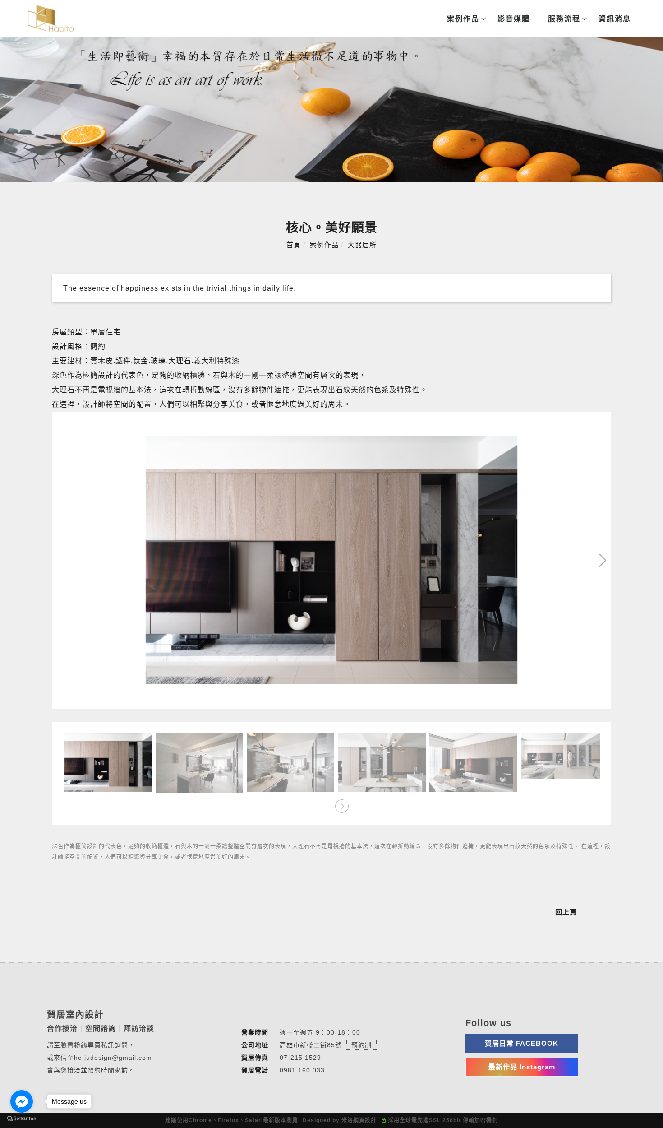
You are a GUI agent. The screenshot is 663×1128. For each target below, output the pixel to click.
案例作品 (463, 19)
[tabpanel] (331, 109)
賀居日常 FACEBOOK (521, 1043)
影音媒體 (513, 19)
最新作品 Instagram (521, 1067)
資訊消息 (614, 19)
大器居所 (362, 245)
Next (572, 420)
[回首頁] (50, 18)
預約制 (361, 1045)
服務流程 (564, 19)
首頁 (293, 245)
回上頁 (566, 912)
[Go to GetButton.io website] (21, 1119)
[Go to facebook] (21, 1101)
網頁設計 (365, 1120)
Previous (70, 420)
